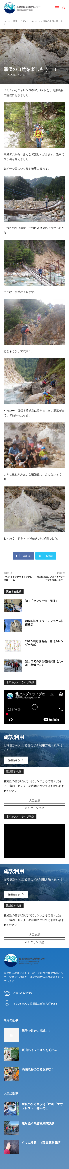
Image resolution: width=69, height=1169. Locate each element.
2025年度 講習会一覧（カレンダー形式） (44, 643)
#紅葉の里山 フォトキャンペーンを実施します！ (50, 578)
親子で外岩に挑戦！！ (36, 1030)
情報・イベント (21, 21)
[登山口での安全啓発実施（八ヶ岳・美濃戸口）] (13, 666)
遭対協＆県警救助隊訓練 (38, 1123)
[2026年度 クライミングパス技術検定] (13, 625)
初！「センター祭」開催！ (41, 601)
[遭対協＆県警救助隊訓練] (11, 1128)
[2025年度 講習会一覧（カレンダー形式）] (13, 645)
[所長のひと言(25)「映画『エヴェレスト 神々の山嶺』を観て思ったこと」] (11, 1108)
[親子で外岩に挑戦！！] (11, 1035)
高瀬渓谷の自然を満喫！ (38, 1069)
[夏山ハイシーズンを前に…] (11, 1054)
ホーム (7, 21)
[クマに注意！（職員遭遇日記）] (11, 1147)
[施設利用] (34, 748)
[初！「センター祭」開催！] (13, 605)
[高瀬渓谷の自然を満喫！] (11, 1074)
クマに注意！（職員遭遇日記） (42, 1142)
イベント (35, 21)
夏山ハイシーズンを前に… (39, 1050)
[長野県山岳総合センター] (22, 8)
